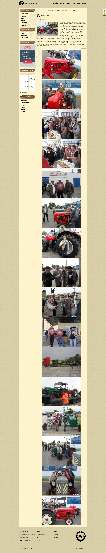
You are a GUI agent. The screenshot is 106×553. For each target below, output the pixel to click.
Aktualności (24, 35)
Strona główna (55, 3)
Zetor (23, 112)
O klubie (68, 3)
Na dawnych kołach (24, 537)
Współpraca (24, 23)
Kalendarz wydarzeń (41, 534)
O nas (23, 33)
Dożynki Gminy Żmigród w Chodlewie (27, 534)
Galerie (78, 3)
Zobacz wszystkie (24, 92)
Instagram (56, 537)
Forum (73, 3)
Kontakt (84, 3)
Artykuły (62, 3)
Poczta (38, 539)
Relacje (23, 107)
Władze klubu (25, 38)
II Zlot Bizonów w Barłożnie (25, 539)
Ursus (23, 109)
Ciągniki (23, 105)
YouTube (55, 536)
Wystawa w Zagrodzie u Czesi (26, 536)
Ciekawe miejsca (25, 103)
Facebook (56, 534)
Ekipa (23, 18)
